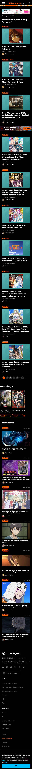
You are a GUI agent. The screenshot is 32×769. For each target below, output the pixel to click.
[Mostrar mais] (3, 3)
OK (16, 765)
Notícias (12, 16)
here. (5, 762)
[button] (11, 673)
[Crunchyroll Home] (11, 655)
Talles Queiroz (9, 54)
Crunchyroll (5, 16)
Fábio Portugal (9, 122)
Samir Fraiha (9, 453)
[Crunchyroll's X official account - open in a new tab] (15, 667)
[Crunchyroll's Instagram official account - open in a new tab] (11, 667)
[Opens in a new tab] (16, 11)
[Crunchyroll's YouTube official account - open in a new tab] (3, 667)
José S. (7, 516)
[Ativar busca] (29, 3)
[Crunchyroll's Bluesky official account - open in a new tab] (24, 667)
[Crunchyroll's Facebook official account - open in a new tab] (7, 667)
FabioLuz (7, 265)
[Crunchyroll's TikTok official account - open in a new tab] (19, 667)
